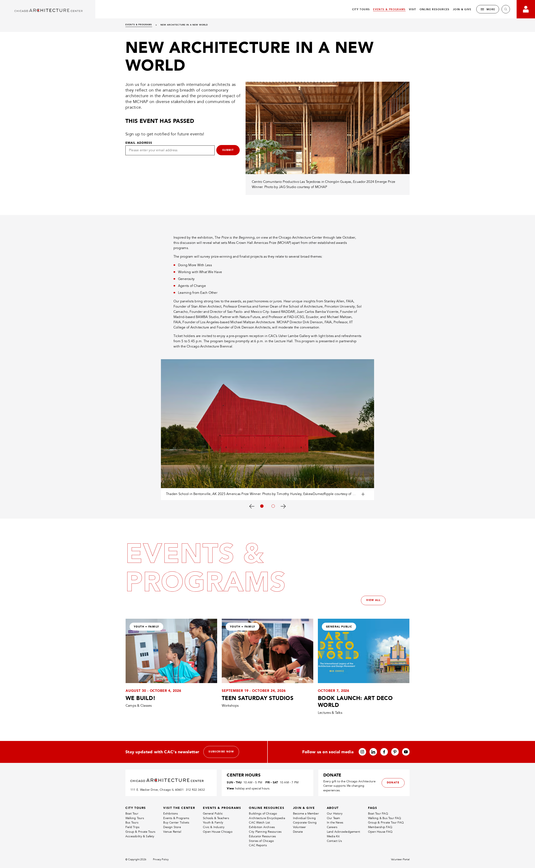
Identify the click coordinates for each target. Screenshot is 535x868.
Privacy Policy (161, 859)
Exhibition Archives (262, 827)
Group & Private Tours (140, 832)
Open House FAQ (380, 832)
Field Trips (132, 827)
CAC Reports (258, 845)
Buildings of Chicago (263, 813)
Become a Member (306, 813)
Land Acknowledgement (343, 832)
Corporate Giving (305, 822)
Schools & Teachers (216, 818)
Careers (332, 827)
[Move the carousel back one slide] (251, 506)
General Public (213, 813)
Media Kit (333, 836)
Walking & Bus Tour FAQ (384, 818)
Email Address (138, 142)
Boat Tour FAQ (378, 813)
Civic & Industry (213, 827)
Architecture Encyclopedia (267, 818)
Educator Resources (262, 836)
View (230, 788)
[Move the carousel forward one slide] (283, 506)
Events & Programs (176, 818)
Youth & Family (213, 822)
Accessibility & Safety (139, 836)
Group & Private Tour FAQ (386, 822)
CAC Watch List (259, 822)
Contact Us (334, 841)
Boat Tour (131, 813)
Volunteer (299, 827)
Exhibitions (170, 813)
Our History (335, 813)
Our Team (333, 818)
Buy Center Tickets (176, 822)
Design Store (172, 827)
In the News (335, 822)
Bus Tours (131, 822)
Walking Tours (134, 818)
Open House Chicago (217, 832)
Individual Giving (304, 818)
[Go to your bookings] (526, 9)
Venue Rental (172, 832)
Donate (298, 832)
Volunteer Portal (400, 859)
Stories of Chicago (261, 841)
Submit (228, 150)
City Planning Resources (265, 832)
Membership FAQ (380, 827)
